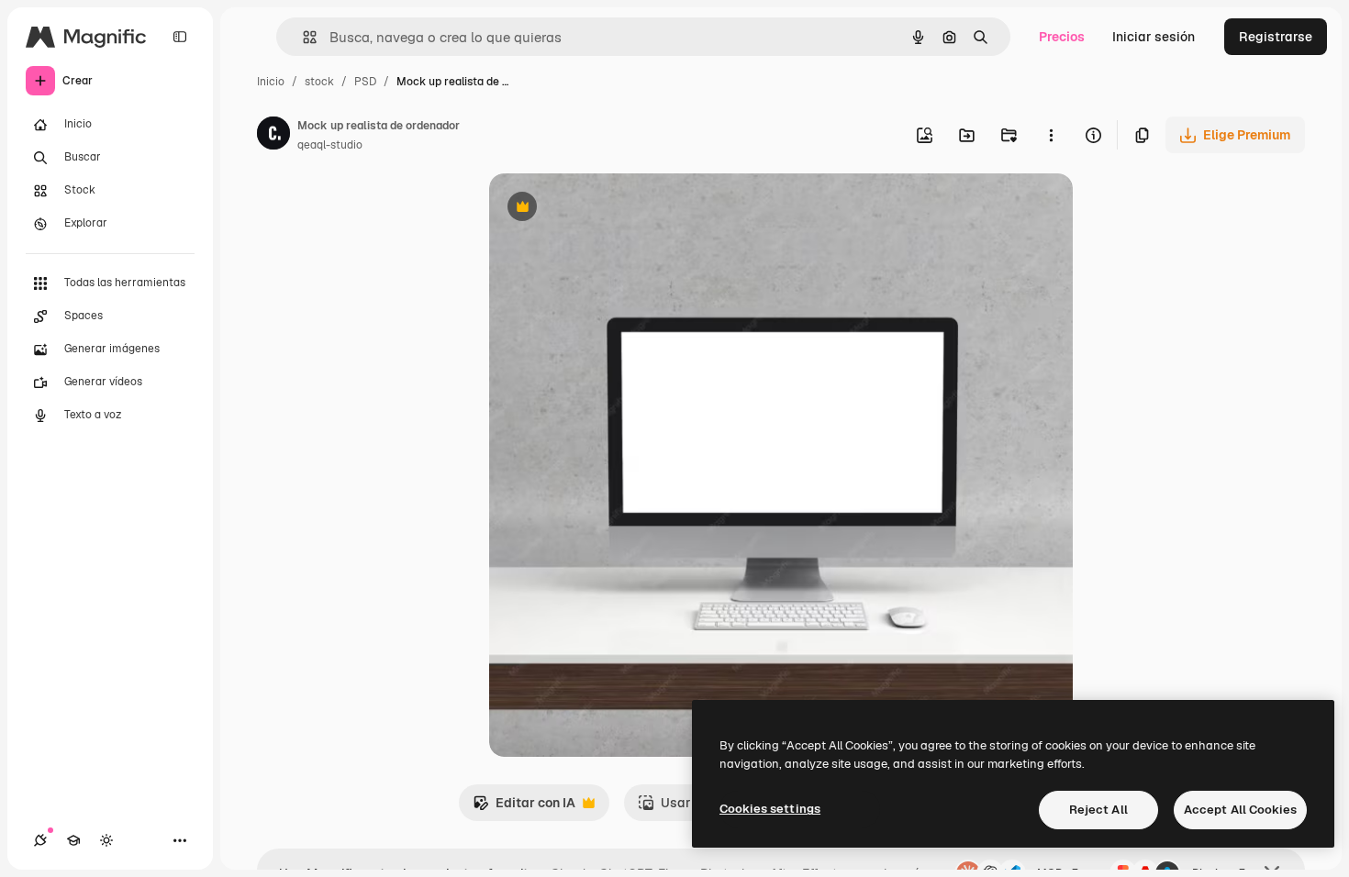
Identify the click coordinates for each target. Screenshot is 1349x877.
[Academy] (73, 840)
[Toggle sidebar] (180, 36)
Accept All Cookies (1240, 809)
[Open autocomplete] (302, 37)
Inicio (270, 81)
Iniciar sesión (1153, 36)
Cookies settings (769, 808)
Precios (1062, 36)
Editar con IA (524, 807)
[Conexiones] (40, 840)
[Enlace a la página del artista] (273, 136)
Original (606, 208)
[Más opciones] (1050, 135)
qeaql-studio (329, 145)
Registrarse (1275, 36)
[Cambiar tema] (106, 840)
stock (319, 81)
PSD (365, 81)
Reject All (1098, 809)
